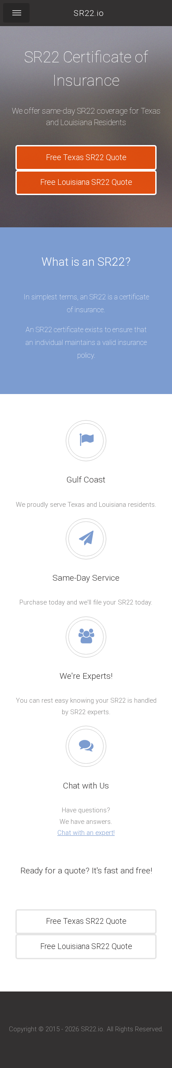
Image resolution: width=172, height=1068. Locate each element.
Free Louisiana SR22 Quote (86, 182)
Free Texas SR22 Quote (86, 157)
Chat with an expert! (86, 833)
